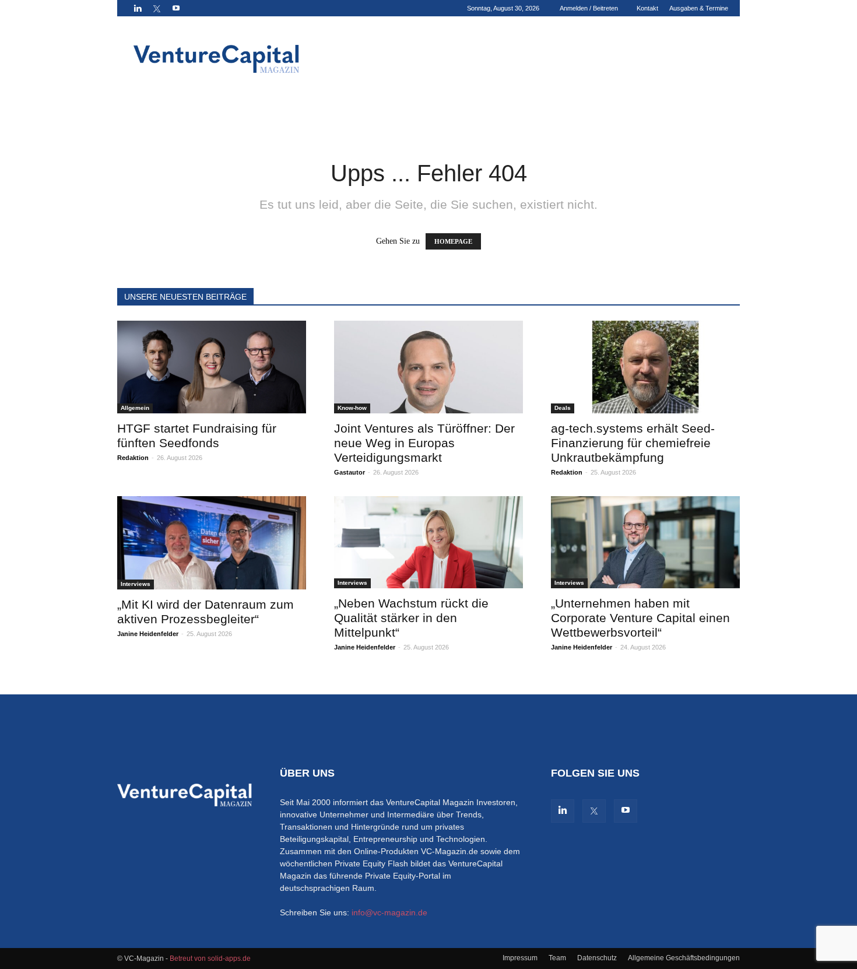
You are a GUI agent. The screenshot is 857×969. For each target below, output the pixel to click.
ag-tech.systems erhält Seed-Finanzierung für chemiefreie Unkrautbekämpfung (633, 443)
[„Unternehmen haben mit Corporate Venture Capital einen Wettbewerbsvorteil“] (645, 542)
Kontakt (647, 8)
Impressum (520, 958)
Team (557, 958)
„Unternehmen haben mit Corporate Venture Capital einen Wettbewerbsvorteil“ (640, 617)
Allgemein (135, 408)
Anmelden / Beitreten (589, 8)
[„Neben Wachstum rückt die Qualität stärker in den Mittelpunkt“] (428, 542)
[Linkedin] (137, 8)
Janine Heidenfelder (147, 633)
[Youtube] (176, 8)
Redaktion (133, 457)
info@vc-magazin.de (389, 912)
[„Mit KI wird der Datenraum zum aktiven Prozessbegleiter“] (211, 542)
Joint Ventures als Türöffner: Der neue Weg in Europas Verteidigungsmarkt (424, 443)
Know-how (352, 408)
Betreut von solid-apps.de (210, 958)
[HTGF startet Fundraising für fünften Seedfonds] (211, 367)
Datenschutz (597, 958)
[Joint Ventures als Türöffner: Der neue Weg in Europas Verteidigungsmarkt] (428, 367)
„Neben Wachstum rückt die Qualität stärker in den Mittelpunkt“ (411, 617)
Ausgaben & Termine (698, 8)
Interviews (135, 584)
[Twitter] (157, 8)
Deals (562, 408)
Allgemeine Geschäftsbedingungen (684, 958)
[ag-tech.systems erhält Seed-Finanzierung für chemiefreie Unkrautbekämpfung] (645, 367)
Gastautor (349, 472)
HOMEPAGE (453, 241)
